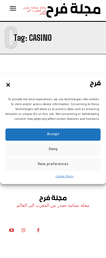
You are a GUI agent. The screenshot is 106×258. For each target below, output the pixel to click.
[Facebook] (38, 232)
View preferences (53, 164)
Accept (53, 134)
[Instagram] (23, 232)
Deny (53, 149)
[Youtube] (11, 232)
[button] (8, 85)
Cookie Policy (64, 176)
